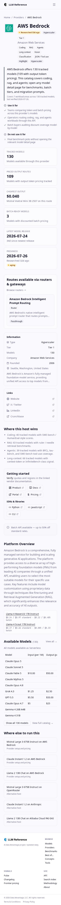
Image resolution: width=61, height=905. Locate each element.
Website (15, 398)
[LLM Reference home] (15, 839)
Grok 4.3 (9, 691)
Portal (15, 494)
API (45, 875)
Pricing (34, 494)
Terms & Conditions (12, 901)
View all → (51, 641)
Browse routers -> (16, 290)
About (47, 887)
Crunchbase (17, 416)
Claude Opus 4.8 (14, 685)
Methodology (50, 883)
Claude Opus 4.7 (14, 703)
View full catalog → (42, 722)
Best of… (49, 855)
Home (7, 17)
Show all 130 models (17, 722)
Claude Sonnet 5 (14, 667)
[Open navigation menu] (54, 5)
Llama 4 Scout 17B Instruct (20, 624)
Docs (35, 487)
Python (16, 507)
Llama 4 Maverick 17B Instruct (22, 613)
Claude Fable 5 (13, 673)
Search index (50, 879)
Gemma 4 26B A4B (15, 709)
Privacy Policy (29, 901)
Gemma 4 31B (12, 715)
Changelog (9, 879)
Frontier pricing (11, 883)
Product (16, 487)
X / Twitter (16, 404)
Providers (19, 17)
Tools (47, 862)
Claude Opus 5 (13, 661)
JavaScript (36, 507)
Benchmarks (51, 851)
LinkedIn (15, 410)
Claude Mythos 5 (14, 679)
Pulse (6, 875)
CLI (13, 514)
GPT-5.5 (9, 697)
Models (48, 843)
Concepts (49, 858)
